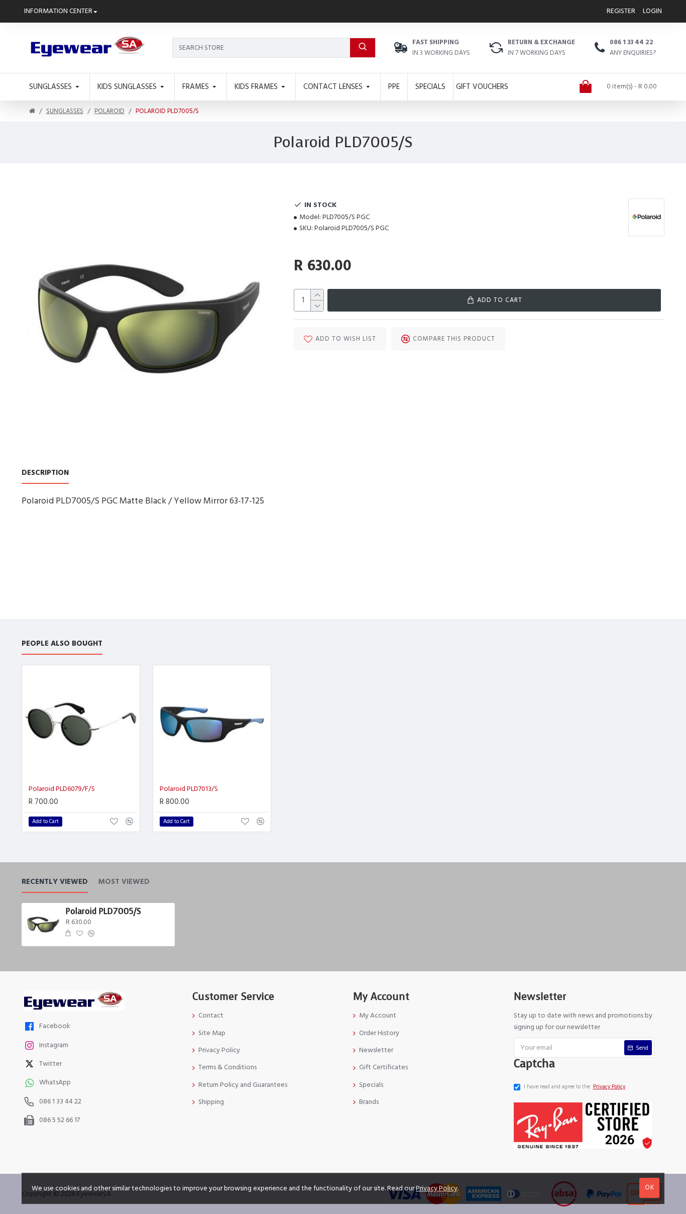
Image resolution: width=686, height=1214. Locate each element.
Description (45, 473)
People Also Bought (62, 644)
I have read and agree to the (574, 1086)
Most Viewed (124, 882)
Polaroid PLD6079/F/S (62, 788)
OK (649, 1187)
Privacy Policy (437, 1188)
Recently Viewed (55, 882)
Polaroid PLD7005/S (103, 911)
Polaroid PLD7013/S (189, 788)
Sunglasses (64, 111)
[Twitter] (31, 1065)
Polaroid (109, 111)
